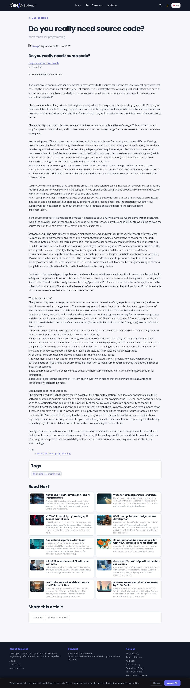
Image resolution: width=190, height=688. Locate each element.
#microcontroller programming (46, 473)
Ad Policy (130, 660)
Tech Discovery (94, 5)
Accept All (172, 683)
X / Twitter (37, 617)
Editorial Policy (133, 664)
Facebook (63, 617)
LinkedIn (51, 617)
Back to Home (40, 17)
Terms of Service (134, 657)
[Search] (160, 5)
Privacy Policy (132, 653)
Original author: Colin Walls (43, 63)
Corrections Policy (134, 668)
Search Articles (17, 668)
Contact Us (15, 664)
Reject (156, 683)
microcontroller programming (54, 453)
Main (78, 5)
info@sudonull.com (83, 653)
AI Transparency (134, 671)
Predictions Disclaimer (137, 675)
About (13, 660)
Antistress (113, 5)
